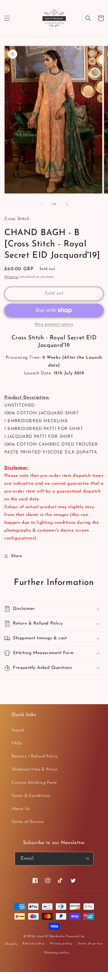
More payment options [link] (54, 324)
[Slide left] (41, 204)
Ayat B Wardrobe (51, 936)
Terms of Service (28, 822)
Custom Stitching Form (34, 783)
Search (18, 730)
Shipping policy (56, 952)
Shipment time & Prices (34, 769)
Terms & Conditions (31, 796)
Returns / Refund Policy (35, 756)
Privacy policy (61, 943)
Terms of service (90, 943)
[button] (7, 18)
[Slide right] (66, 204)
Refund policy (33, 943)
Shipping (11, 277)
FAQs (17, 743)
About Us (21, 809)
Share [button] (16, 556)
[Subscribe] (87, 858)
